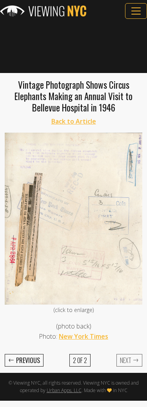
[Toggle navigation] (136, 11)
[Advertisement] (73, 46)
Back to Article (73, 121)
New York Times (83, 336)
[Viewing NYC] (43, 11)
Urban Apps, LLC (64, 390)
